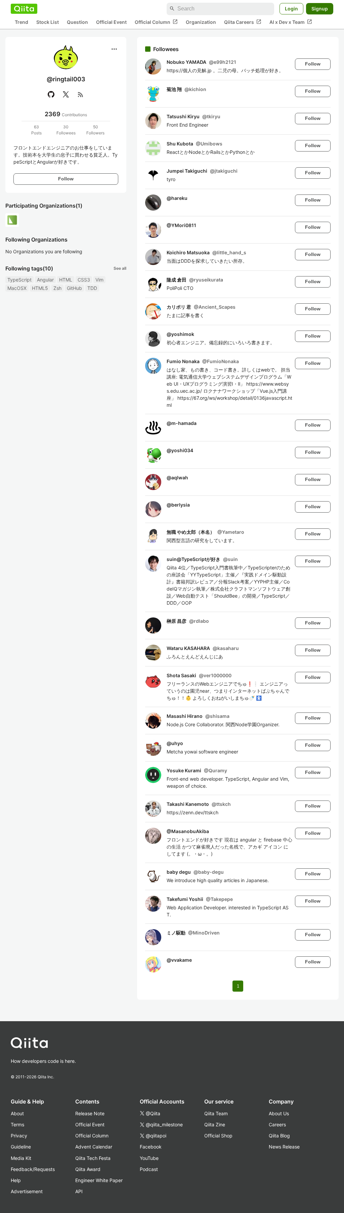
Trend (21, 22)
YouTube (149, 1158)
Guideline (21, 1147)
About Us (279, 1113)
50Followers (95, 129)
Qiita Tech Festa (93, 1158)
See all (120, 268)
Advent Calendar (93, 1147)
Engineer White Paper (99, 1180)
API (79, 1191)
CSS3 (84, 280)
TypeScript (19, 280)
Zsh (57, 288)
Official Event (111, 22)
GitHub (74, 288)
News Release (284, 1147)
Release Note (89, 1113)
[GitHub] (51, 94)
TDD (92, 288)
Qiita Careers (242, 21)
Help (16, 1180)
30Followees (66, 129)
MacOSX (17, 288)
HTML (65, 280)
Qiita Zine (214, 1124)
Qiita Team (216, 1113)
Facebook (151, 1147)
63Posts (36, 129)
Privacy (19, 1135)
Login (291, 8)
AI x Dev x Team (290, 21)
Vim (99, 280)
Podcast (149, 1169)
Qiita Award (87, 1169)
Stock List (47, 22)
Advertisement (27, 1191)
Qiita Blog (279, 1135)
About (17, 1113)
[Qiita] (24, 9)
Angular (45, 280)
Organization (201, 22)
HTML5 (40, 288)
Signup (319, 8)
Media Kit (21, 1158)
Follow (66, 178)
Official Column (156, 21)
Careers (277, 1124)
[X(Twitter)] (65, 94)
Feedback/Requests (33, 1169)
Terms (17, 1124)
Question (77, 22)
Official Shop (218, 1135)
